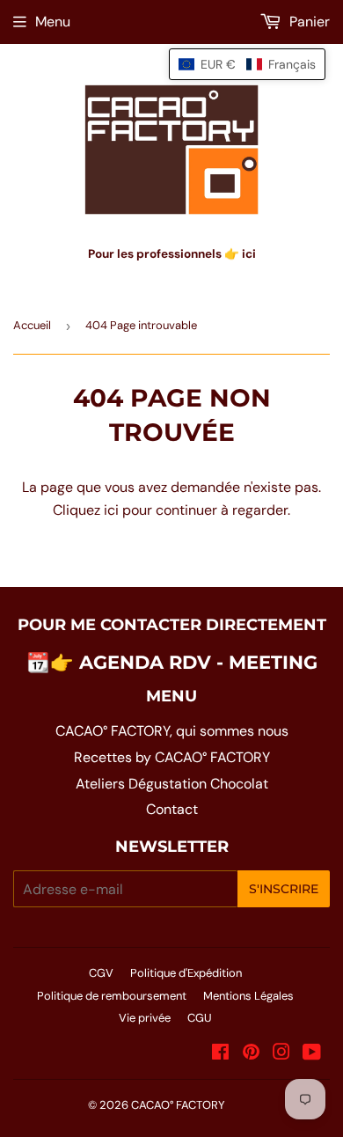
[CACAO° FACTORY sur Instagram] (281, 1054)
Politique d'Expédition (186, 972)
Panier (308, 21)
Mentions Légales (248, 995)
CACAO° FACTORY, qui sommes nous (171, 731)
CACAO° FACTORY (178, 1104)
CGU (199, 1017)
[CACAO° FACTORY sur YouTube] (312, 1054)
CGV (101, 972)
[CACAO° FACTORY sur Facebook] (220, 1054)
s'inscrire (283, 889)
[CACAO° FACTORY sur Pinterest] (251, 1054)
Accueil (32, 325)
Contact (172, 809)
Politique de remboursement (111, 995)
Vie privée (145, 1017)
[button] (247, 64)
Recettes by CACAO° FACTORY (172, 757)
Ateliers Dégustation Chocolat (172, 783)
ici (111, 510)
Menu (52, 21)
